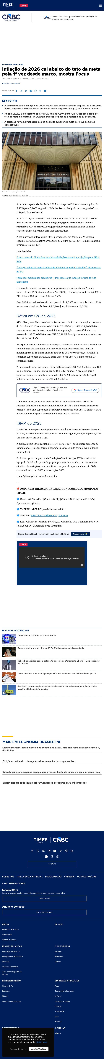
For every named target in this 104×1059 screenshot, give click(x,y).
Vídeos (58, 962)
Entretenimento (11, 981)
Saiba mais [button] (41, 1042)
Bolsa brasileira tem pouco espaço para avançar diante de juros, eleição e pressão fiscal (51, 772)
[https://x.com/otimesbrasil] (37, 850)
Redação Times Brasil (11, 84)
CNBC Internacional (13, 883)
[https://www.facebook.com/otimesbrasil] (32, 850)
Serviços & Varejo (62, 1001)
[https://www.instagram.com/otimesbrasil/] (49, 850)
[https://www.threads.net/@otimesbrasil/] (52, 856)
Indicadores (7, 935)
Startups (58, 1021)
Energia (58, 1006)
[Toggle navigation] (100, 5)
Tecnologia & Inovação (64, 991)
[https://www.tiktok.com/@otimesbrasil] (60, 850)
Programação (53, 876)
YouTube (63, 515)
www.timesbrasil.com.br (44, 515)
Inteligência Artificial (30, 876)
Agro (57, 986)
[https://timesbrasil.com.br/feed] (71, 850)
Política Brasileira (9, 940)
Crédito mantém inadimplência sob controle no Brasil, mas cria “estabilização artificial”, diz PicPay (51, 749)
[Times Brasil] (8, 5)
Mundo (59, 924)
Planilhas (5, 962)
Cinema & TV (7, 986)
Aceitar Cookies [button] (38, 1049)
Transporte (59, 1011)
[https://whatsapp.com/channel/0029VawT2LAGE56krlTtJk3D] (57, 856)
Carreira (69, 876)
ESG (56, 1016)
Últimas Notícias (86, 876)
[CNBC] (11, 17)
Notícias (58, 951)
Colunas (60, 1028)
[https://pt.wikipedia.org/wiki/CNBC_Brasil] (66, 850)
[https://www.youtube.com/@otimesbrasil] (54, 850)
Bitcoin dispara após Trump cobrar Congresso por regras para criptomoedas (44, 782)
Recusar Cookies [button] (18, 1049)
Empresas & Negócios (67, 981)
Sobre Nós (8, 876)
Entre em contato (44, 912)
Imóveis (58, 996)
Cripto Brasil (62, 946)
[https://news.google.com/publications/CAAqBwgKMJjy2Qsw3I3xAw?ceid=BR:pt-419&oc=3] (46, 856)
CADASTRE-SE (44, 898)
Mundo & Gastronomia (11, 1001)
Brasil (5, 924)
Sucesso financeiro (10, 967)
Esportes (6, 991)
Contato (52, 864)
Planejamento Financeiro (12, 956)
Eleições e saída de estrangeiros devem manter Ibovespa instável (38, 761)
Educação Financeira (11, 951)
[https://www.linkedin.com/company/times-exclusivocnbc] (43, 850)
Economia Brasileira (12, 65)
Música (5, 996)
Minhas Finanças (12, 946)
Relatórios (59, 956)
